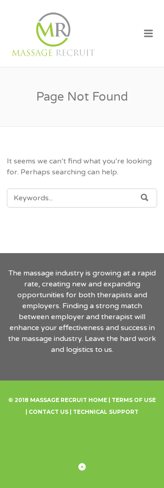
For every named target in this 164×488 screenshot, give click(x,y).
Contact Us (48, 411)
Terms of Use (134, 399)
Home (97, 399)
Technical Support (105, 411)
